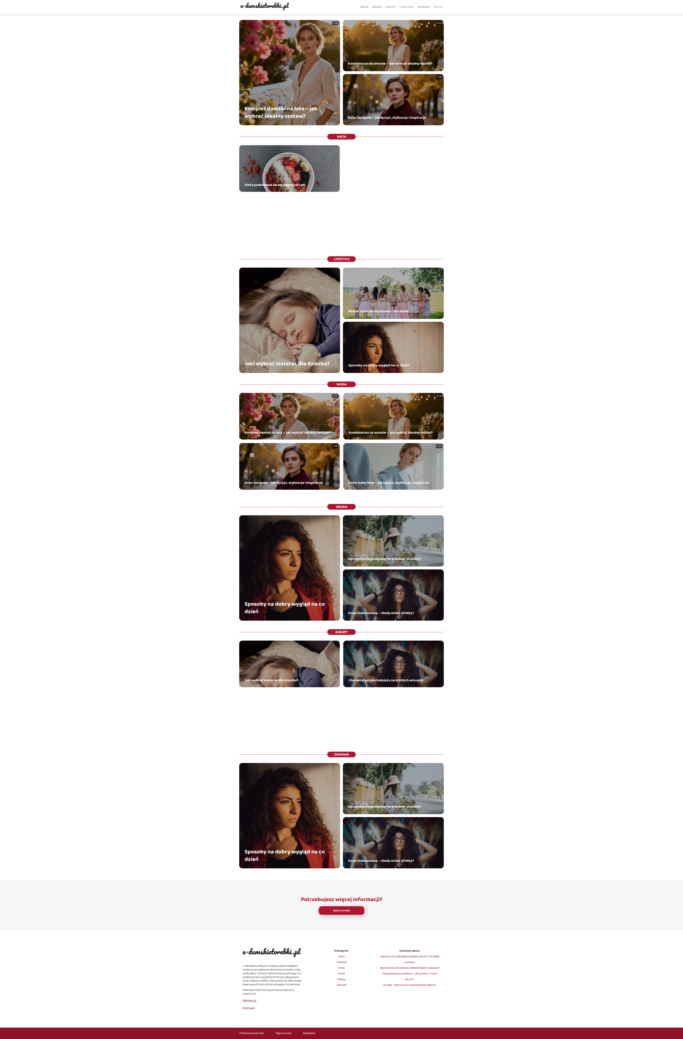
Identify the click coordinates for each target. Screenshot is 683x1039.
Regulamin (309, 1033)
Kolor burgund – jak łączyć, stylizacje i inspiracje (387, 117)
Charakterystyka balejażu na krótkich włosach (386, 680)
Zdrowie (423, 7)
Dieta (438, 7)
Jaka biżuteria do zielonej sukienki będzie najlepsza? (410, 968)
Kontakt (249, 1008)
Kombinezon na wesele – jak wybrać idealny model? (390, 63)
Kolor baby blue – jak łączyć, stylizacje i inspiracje (389, 482)
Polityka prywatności (251, 1033)
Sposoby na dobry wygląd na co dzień (378, 365)
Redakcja (249, 1000)
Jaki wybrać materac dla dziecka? (287, 364)
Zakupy (390, 7)
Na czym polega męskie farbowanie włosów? (384, 559)
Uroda (377, 7)
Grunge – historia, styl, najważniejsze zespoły (409, 985)
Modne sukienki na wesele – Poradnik (378, 311)
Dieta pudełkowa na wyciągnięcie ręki (275, 185)
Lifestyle (406, 7)
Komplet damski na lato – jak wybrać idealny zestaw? (281, 112)
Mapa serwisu (284, 1033)
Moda (364, 7)
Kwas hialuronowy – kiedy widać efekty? (381, 613)
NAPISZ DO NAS (341, 911)
